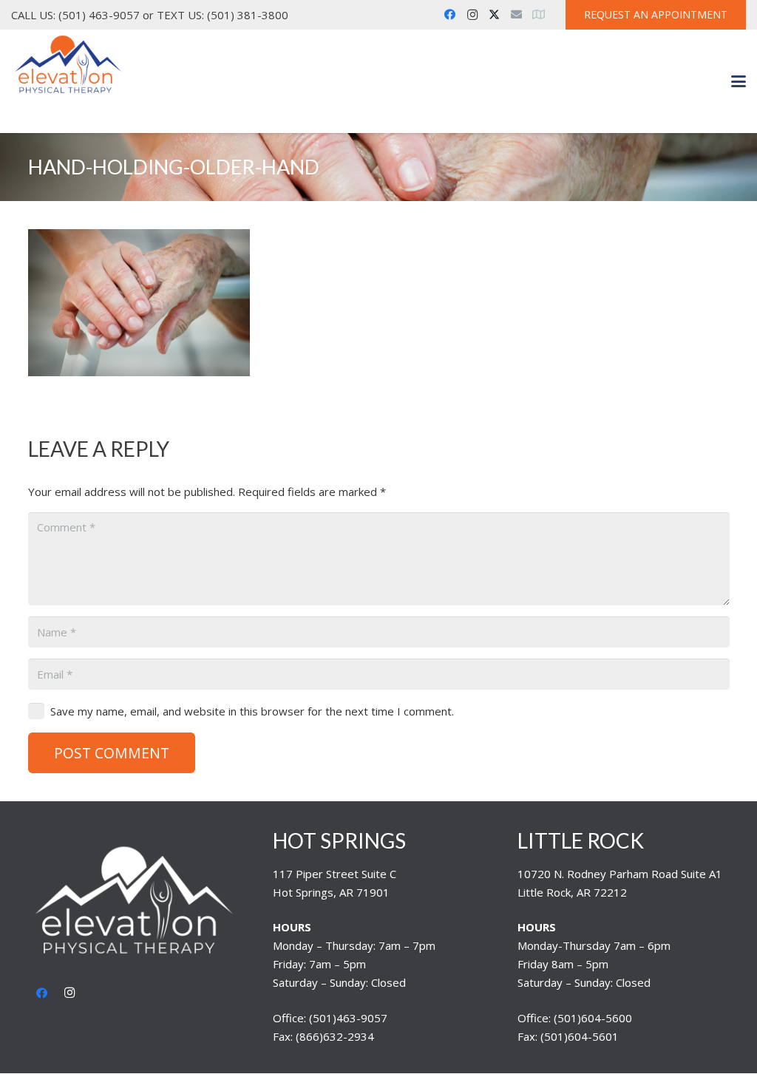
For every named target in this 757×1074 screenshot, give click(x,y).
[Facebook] (450, 15)
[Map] (539, 15)
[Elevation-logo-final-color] (68, 65)
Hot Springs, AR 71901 (331, 892)
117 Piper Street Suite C (334, 873)
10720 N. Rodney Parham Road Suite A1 (619, 873)
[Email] (517, 15)
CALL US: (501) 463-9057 (75, 14)
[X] (494, 15)
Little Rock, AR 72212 (572, 892)
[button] (738, 81)
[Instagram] (472, 15)
